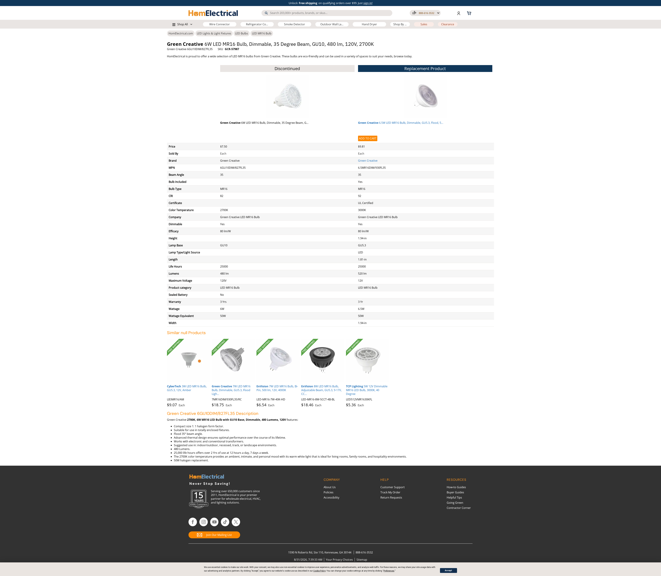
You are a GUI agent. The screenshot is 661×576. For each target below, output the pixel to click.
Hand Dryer (369, 24)
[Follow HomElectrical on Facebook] (192, 522)
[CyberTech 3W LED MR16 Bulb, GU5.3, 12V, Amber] (188, 360)
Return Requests (391, 497)
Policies (328, 492)
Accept (448, 570)
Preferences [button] (389, 571)
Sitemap (361, 560)
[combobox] (326, 13)
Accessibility (331, 497)
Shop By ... (400, 24)
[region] (330, 194)
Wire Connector (219, 24)
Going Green (455, 503)
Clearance (447, 24)
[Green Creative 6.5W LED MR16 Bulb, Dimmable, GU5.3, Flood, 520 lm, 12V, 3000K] (425, 96)
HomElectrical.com (181, 33)
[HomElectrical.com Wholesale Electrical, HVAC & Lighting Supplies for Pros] (213, 13)
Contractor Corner (459, 508)
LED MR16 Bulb (261, 33)
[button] (425, 13)
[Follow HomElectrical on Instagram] (203, 522)
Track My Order (390, 492)
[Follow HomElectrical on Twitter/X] (236, 522)
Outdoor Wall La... (331, 24)
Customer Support (392, 487)
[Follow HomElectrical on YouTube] (214, 522)
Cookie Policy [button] (319, 571)
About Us (330, 487)
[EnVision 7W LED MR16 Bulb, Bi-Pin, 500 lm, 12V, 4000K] (278, 360)
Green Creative (367, 161)
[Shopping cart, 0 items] (470, 13)
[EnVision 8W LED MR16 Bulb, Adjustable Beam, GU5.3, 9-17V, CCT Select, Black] (322, 360)
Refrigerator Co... (257, 24)
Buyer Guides (455, 492)
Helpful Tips (454, 497)
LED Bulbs (241, 33)
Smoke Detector (294, 24)
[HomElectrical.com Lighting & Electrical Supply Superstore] (206, 477)
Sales (424, 24)
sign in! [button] (368, 3)
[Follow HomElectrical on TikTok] (225, 522)
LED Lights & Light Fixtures (214, 33)
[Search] (266, 13)
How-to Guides (456, 487)
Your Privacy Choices (339, 560)
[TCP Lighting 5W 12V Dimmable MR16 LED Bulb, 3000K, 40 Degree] (367, 360)
